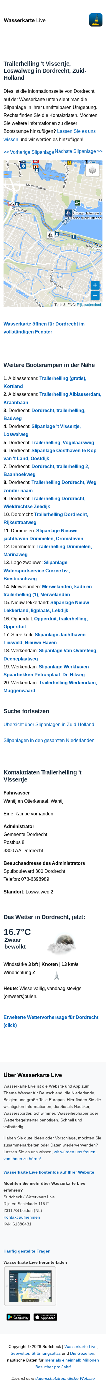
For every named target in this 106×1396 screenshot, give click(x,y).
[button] (69, 162)
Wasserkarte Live (80, 1346)
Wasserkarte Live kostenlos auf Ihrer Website (49, 1172)
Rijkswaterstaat (89, 304)
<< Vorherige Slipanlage (29, 152)
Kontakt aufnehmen (22, 1217)
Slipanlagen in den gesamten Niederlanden (49, 740)
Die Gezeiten (82, 1353)
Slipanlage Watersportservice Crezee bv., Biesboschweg (37, 570)
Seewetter (20, 1353)
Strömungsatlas (46, 1353)
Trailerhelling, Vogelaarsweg (63, 442)
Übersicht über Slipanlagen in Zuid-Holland (49, 724)
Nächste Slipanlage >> (78, 151)
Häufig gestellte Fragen (27, 1251)
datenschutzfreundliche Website (65, 1378)
